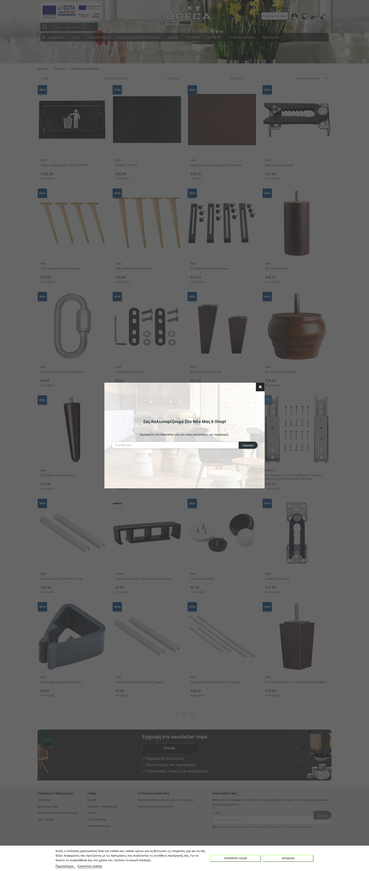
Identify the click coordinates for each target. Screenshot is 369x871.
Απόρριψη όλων (235, 858)
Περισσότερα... (65, 866)
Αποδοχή (288, 858)
